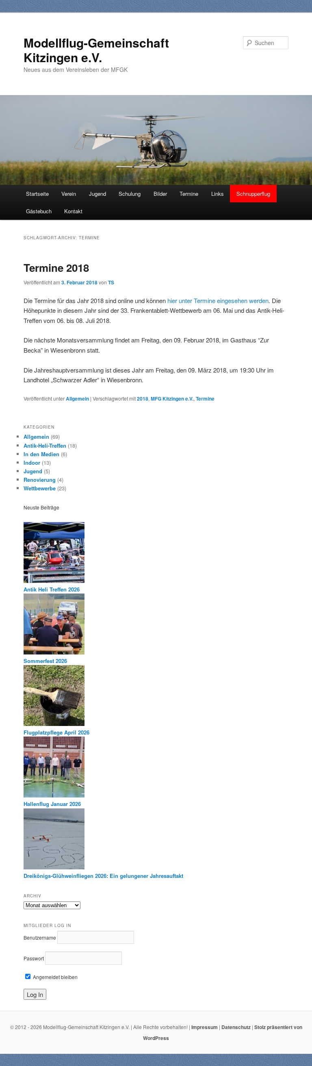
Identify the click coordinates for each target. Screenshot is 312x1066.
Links (217, 193)
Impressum (204, 1027)
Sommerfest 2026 (45, 661)
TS (111, 282)
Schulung (130, 193)
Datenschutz (236, 1027)
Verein (68, 193)
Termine (189, 193)
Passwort (34, 958)
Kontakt (73, 211)
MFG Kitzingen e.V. (172, 398)
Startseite (37, 193)
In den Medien (41, 454)
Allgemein (77, 398)
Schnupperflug (253, 193)
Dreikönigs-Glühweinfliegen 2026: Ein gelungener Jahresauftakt (103, 876)
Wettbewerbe (40, 488)
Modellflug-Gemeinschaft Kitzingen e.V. (96, 50)
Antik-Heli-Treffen (45, 445)
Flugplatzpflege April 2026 (56, 732)
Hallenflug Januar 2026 (52, 804)
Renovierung (40, 479)
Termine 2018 (56, 267)
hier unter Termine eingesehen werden (218, 300)
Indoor (32, 462)
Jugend (97, 193)
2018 (142, 398)
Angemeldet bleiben (55, 976)
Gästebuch (39, 211)
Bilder (160, 193)
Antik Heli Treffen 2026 (52, 589)
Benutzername (40, 937)
